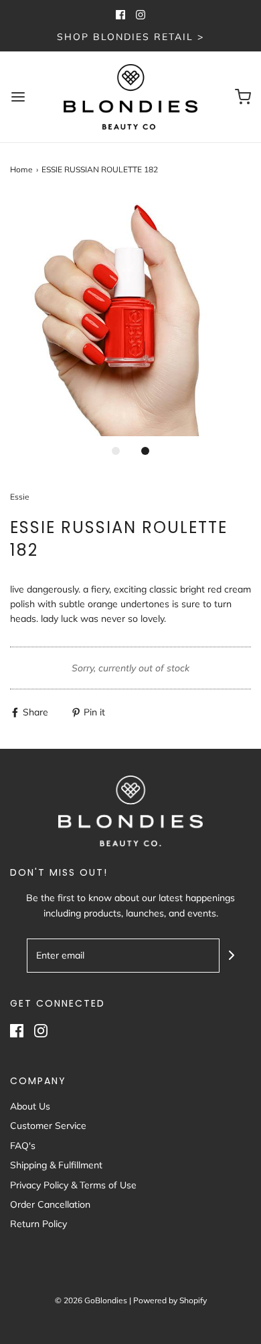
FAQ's (22, 1146)
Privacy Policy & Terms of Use (73, 1185)
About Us (30, 1106)
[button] (130, 316)
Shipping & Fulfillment (56, 1165)
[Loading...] (130, 316)
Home (21, 169)
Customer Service (48, 1126)
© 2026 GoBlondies (91, 1300)
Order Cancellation (50, 1204)
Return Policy (38, 1224)
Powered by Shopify (170, 1300)
